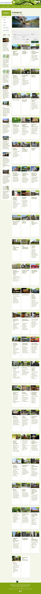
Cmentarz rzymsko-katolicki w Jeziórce (34, 52)
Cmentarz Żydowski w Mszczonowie (15, 77)
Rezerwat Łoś (15, 513)
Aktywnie (18, 585)
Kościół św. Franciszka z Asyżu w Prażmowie (9, 103)
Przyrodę (4, 22)
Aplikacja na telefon (25, 586)
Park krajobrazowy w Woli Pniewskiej (25, 247)
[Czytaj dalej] (16, 71)
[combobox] (34, 34)
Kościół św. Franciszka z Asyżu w (15, 344)
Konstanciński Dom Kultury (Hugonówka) (34, 393)
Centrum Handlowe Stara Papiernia (34, 442)
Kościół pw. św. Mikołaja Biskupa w (25, 320)
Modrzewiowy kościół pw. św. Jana (16, 320)
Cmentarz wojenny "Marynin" (33, 369)
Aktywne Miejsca (6, 27)
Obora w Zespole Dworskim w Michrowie (16, 223)
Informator (18, 584)
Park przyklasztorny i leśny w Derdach (34, 539)
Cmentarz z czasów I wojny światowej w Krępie (8, 172)
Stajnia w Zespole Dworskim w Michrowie (25, 271)
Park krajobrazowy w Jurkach (34, 223)
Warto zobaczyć (26, 585)
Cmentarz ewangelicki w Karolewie (25, 52)
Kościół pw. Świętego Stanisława (15, 198)
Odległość (23, 36)
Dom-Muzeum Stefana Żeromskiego (15, 393)
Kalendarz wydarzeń (26, 584)
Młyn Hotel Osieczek (8, 39)
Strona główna (14, 14)
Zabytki (4, 25)
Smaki (4, 19)
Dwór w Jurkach (16, 99)
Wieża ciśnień (24, 440)
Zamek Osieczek (25, 294)
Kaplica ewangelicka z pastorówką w (25, 150)
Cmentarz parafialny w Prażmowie (15, 466)
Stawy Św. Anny (16, 294)
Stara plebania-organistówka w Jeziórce (34, 271)
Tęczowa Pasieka (34, 319)
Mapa (21, 585)
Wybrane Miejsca (6, 30)
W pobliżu (14, 36)
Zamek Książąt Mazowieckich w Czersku (9, 121)
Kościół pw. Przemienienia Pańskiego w (15, 174)
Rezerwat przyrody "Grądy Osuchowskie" (16, 125)
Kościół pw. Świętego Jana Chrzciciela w (34, 174)
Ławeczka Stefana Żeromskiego (15, 442)
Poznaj (19, 14)
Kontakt (18, 586)
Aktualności (12, 585)
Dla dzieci (14, 586)
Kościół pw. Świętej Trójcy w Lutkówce (25, 174)
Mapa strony (13, 584)
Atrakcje (4, 17)
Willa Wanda (24, 367)
